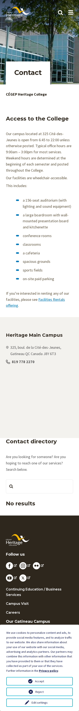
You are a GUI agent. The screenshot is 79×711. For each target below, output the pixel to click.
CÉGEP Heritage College (26, 94)
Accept (39, 681)
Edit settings (40, 702)
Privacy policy (48, 671)
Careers (13, 613)
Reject (39, 692)
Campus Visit (17, 604)
